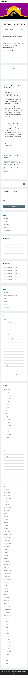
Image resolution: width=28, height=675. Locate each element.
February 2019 (7, 600)
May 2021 (6, 519)
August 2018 (6, 618)
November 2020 (7, 537)
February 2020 (7, 564)
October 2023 (7, 431)
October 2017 (7, 648)
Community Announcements (10, 295)
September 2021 (7, 507)
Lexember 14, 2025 (15, 252)
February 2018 (7, 636)
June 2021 (6, 516)
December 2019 (7, 570)
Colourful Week (7, 323)
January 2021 (7, 531)
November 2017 (7, 645)
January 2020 (7, 567)
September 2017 (7, 651)
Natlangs (6, 365)
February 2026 (7, 389)
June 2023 (6, 444)
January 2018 (7, 639)
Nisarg (14, 673)
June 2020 (6, 552)
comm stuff (6, 326)
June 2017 (6, 660)
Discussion (6, 61)
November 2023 (7, 428)
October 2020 (7, 540)
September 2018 (7, 615)
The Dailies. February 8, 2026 (10, 267)
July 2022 (6, 477)
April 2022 (6, 486)
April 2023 (6, 450)
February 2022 (7, 492)
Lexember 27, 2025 (15, 243)
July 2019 (6, 585)
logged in (12, 155)
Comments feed (7, 227)
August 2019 (6, 582)
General (5, 298)
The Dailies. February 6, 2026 (10, 273)
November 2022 (7, 465)
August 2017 (6, 654)
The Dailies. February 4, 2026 (10, 279)
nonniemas (19, 29)
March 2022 (6, 489)
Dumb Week (6, 344)
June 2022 (6, 480)
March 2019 (6, 597)
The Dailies (7, 59)
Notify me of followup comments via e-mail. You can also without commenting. (14, 162)
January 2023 (7, 459)
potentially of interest (9, 368)
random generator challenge (10, 374)
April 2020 (6, 558)
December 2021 (7, 498)
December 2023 (7, 425)
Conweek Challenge (8, 335)
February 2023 (7, 456)
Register (6, 218)
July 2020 (6, 549)
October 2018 (7, 612)
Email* (4, 200)
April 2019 (6, 594)
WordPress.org (7, 230)
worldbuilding (7, 377)
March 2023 (6, 453)
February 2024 (7, 419)
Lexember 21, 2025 (15, 249)
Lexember (6, 356)
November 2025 (7, 398)
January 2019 (7, 603)
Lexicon (5, 359)
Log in (5, 221)
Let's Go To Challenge (9, 353)
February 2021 (7, 528)
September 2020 (7, 543)
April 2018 (6, 630)
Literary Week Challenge (9, 362)
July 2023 (6, 441)
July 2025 (6, 410)
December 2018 (7, 606)
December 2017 (7, 642)
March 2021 (6, 525)
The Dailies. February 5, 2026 (10, 276)
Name (4, 195)
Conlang (4, 2)
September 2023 (7, 434)
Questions (6, 371)
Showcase (6, 304)
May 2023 (6, 447)
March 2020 (6, 561)
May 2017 (6, 663)
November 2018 (7, 609)
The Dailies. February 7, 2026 (10, 270)
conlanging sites (7, 332)
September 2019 (7, 579)
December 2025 (7, 395)
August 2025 (6, 407)
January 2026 (7, 392)
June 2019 (6, 588)
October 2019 (7, 576)
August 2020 (6, 546)
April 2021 (6, 522)
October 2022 (7, 468)
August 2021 (6, 510)
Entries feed (6, 224)
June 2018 (6, 624)
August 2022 (6, 474)
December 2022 (7, 462)
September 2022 (7, 471)
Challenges (6, 292)
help (5, 350)
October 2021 (7, 504)
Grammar (6, 347)
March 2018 (6, 633)
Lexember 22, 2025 (15, 246)
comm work (6, 329)
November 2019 (7, 573)
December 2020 (7, 534)
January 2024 (7, 422)
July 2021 (6, 513)
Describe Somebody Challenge (11, 338)
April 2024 (6, 413)
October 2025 (7, 401)
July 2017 (6, 657)
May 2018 (6, 627)
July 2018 (6, 621)
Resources (6, 301)
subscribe (8, 164)
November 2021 (7, 501)
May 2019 (6, 591)
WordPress (18, 671)
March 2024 (6, 416)
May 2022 (6, 483)
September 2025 (7, 404)
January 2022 (7, 495)
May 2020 (6, 555)
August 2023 (6, 437)
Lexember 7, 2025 (15, 255)
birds (5, 319)
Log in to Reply (8, 145)
